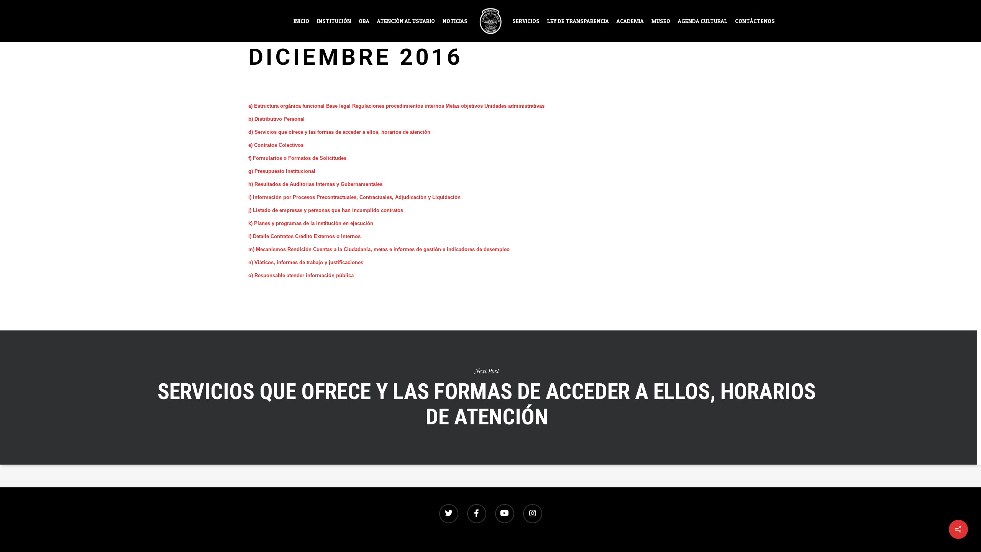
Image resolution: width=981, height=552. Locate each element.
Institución (334, 21)
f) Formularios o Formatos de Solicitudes (297, 158)
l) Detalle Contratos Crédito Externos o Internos (304, 236)
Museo (660, 21)
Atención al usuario (406, 21)
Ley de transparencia (578, 21)
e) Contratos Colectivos (275, 145)
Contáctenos (755, 21)
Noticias (455, 21)
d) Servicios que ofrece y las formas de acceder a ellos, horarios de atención (339, 132)
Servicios (526, 21)
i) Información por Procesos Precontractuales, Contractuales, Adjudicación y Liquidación (354, 197)
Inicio (301, 21)
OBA (364, 21)
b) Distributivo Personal (276, 119)
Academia (630, 21)
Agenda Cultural (702, 21)
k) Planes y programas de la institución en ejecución (310, 223)
